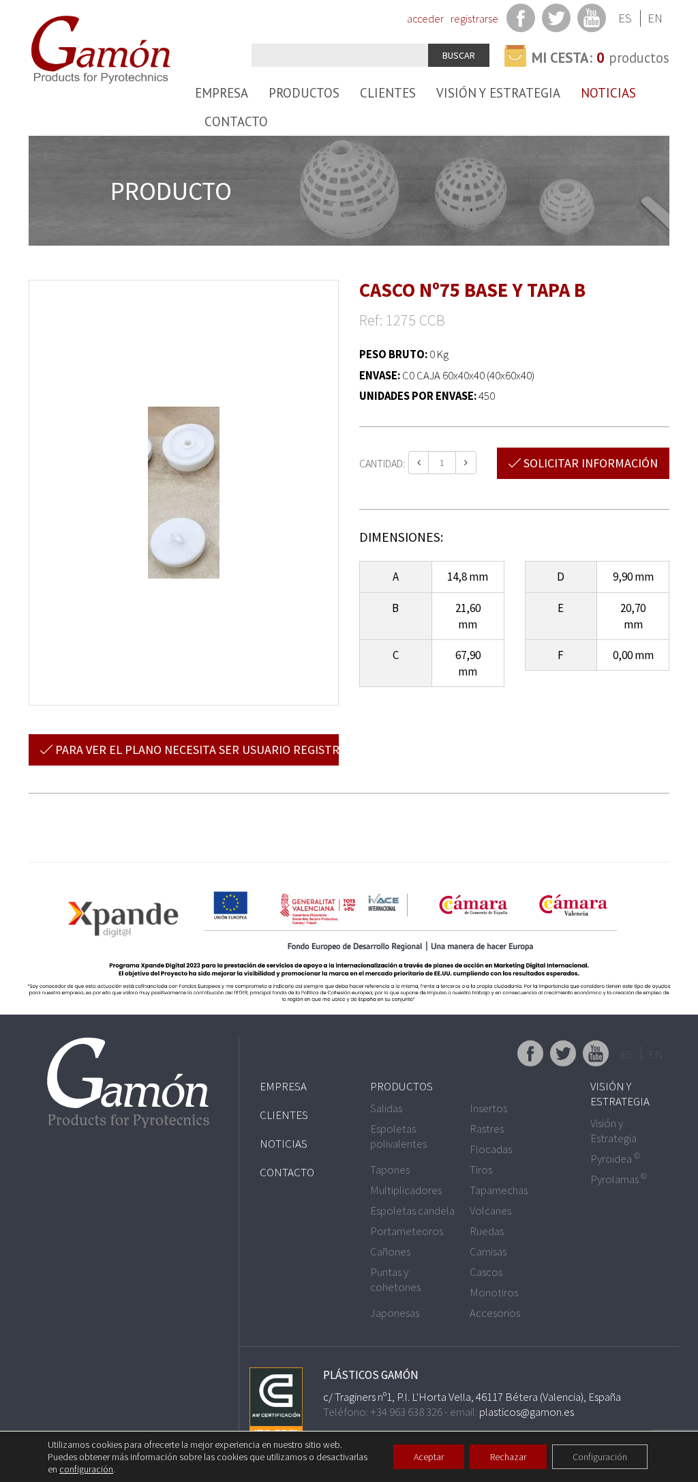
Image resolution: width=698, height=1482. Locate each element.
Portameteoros (406, 1230)
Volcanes (490, 1210)
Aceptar (429, 1457)
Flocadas (491, 1149)
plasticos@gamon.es (526, 1411)
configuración (86, 1469)
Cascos (486, 1271)
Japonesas (394, 1312)
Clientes (388, 93)
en (655, 18)
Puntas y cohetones (395, 1279)
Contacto (236, 121)
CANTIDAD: (382, 463)
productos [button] (600, 57)
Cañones (390, 1251)
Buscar (458, 55)
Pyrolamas (618, 1179)
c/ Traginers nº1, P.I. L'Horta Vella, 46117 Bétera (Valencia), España (472, 1396)
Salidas (386, 1108)
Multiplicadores (406, 1189)
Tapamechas (499, 1189)
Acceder (425, 18)
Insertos (488, 1108)
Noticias (608, 93)
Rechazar (508, 1457)
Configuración (600, 1457)
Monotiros (494, 1292)
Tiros (481, 1169)
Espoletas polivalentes (398, 1136)
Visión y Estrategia (498, 93)
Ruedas (487, 1230)
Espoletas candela (412, 1210)
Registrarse (474, 18)
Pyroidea (615, 1158)
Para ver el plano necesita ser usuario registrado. (195, 749)
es (625, 18)
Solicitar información (589, 463)
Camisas (488, 1251)
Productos (304, 93)
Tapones (390, 1169)
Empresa (221, 93)
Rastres (487, 1128)
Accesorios (495, 1312)
